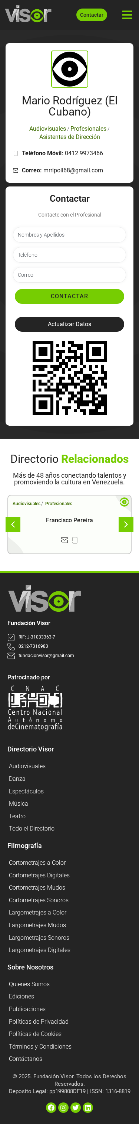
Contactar (69, 296)
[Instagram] (63, 1107)
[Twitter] (75, 1107)
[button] (69, 324)
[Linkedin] (88, 1107)
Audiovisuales (26, 503)
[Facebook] (51, 1107)
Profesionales (58, 503)
